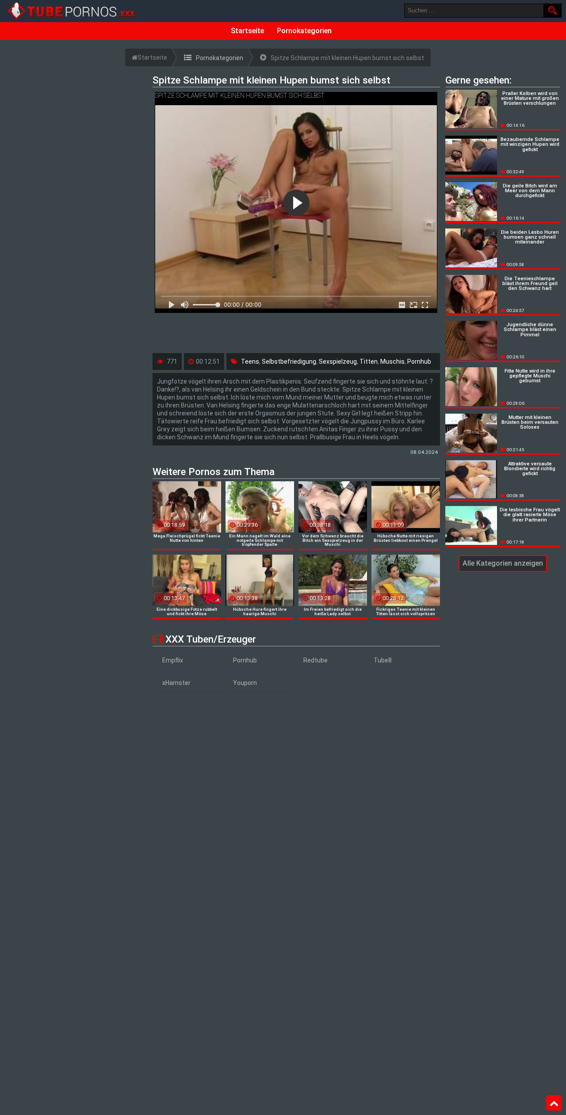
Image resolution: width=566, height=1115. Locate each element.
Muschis (392, 361)
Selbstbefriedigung (289, 361)
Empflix (172, 660)
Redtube (315, 660)
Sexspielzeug (338, 361)
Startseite (247, 31)
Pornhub (419, 361)
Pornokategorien (304, 31)
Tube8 (383, 660)
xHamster (176, 682)
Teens (250, 361)
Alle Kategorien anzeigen (503, 563)
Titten (368, 361)
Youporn (245, 682)
